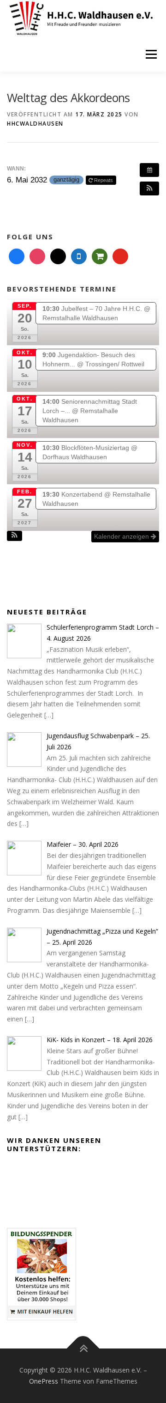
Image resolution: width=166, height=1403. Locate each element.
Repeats (103, 180)
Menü (150, 54)
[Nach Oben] (83, 1348)
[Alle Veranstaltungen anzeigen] (149, 170)
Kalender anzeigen (122, 536)
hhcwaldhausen (35, 124)
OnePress (43, 1381)
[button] (149, 188)
